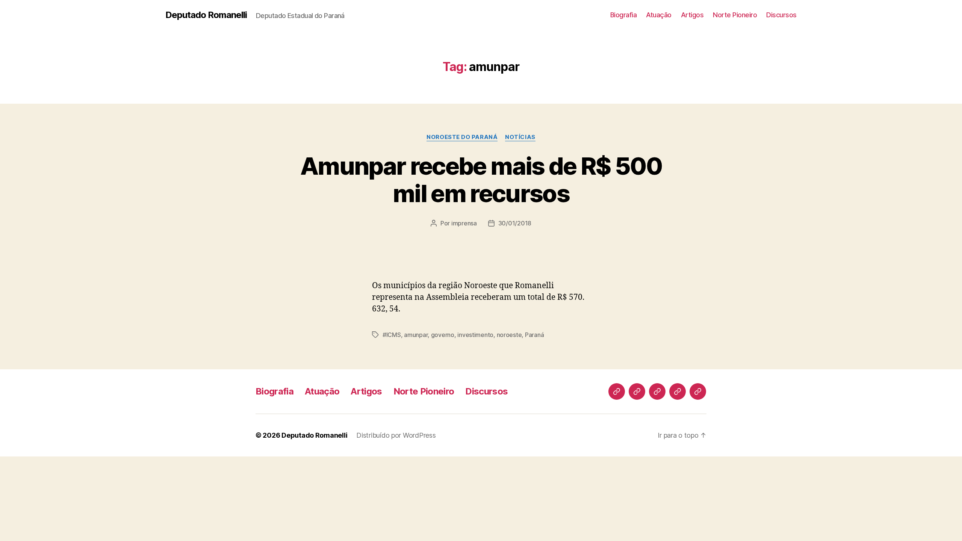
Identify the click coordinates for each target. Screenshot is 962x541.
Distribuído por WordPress (396, 435)
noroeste (509, 335)
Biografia (623, 15)
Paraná (534, 335)
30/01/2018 (514, 223)
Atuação (659, 15)
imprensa (464, 223)
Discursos (781, 15)
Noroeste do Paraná (462, 137)
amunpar (416, 335)
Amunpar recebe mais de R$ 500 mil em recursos (481, 179)
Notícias (520, 137)
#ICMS (392, 335)
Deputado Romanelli (206, 15)
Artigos (692, 15)
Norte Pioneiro (735, 15)
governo (442, 335)
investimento (475, 335)
